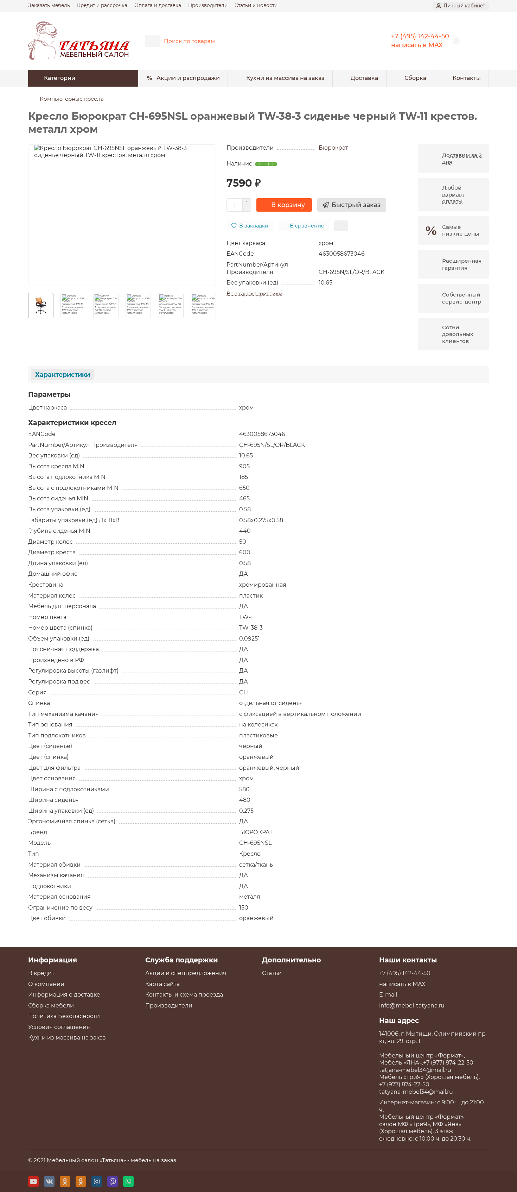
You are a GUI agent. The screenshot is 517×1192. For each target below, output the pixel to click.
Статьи (272, 973)
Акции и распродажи (188, 78)
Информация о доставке (64, 994)
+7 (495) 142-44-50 (420, 36)
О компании (46, 984)
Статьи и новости (256, 5)
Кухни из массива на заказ (285, 78)
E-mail (388, 994)
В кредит (41, 973)
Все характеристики (254, 293)
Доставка (364, 78)
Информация (52, 960)
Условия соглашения (59, 1027)
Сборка (415, 78)
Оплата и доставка (157, 5)
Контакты (467, 78)
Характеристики (62, 374)
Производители (208, 5)
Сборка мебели (51, 1005)
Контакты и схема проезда (184, 994)
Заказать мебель (49, 5)
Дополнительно (291, 960)
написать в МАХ (417, 45)
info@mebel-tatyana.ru (412, 1005)
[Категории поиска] (152, 41)
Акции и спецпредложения (185, 973)
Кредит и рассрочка (102, 5)
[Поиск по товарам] (356, 40)
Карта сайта (162, 984)
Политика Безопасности (64, 1016)
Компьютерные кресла (72, 98)
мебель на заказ (153, 1160)
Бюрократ (333, 147)
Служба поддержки (181, 960)
